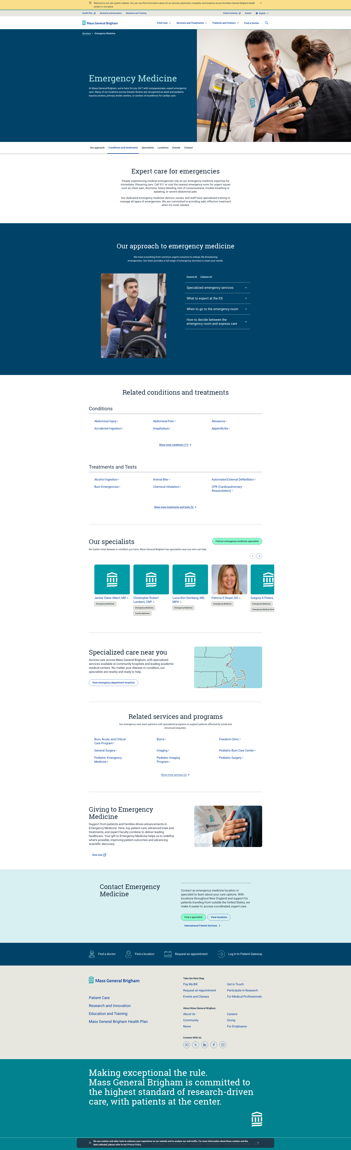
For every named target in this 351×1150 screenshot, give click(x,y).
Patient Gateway (230, 13)
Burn (106, 486)
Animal (160, 479)
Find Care (162, 22)
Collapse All (206, 276)
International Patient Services (200, 925)
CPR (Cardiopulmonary (227, 488)
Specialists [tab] (148, 147)
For (237, 1026)
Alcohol (106, 479)
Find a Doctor (251, 23)
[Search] (266, 23)
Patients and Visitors (224, 22)
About (189, 1014)
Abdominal (105, 421)
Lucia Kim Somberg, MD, (188, 600)
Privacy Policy (134, 1144)
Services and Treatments (190, 22)
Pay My (190, 984)
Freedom (229, 739)
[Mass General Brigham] (100, 22)
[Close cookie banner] (258, 1143)
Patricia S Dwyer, (225, 598)
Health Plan (87, 13)
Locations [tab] (163, 147)
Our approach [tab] (97, 147)
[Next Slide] (259, 556)
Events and (196, 996)
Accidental (107, 428)
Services (86, 33)
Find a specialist (193, 917)
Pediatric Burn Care (236, 750)
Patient (99, 997)
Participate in (242, 990)
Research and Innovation (111, 13)
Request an (199, 990)
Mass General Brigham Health (118, 1021)
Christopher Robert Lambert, (145, 600)
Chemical (166, 486)
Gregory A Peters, (265, 598)
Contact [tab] (188, 147)
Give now (97, 854)
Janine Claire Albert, (110, 598)
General (104, 750)
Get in (235, 984)
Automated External (233, 479)
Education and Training (136, 13)
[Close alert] (260, 3)
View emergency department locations (113, 682)
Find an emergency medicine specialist (237, 541)
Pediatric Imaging (168, 759)
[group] (107, 590)
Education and (108, 1013)
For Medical (244, 996)
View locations (219, 917)
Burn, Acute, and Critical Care (110, 741)
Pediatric (230, 757)
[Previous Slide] (252, 556)
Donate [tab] (176, 147)
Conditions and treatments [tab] (123, 147)
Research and (110, 1005)
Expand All (192, 276)
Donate (248, 13)
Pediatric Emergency (108, 759)
